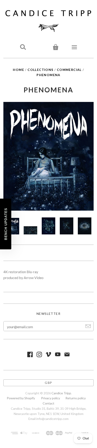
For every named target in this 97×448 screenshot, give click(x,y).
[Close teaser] (12, 197)
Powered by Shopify (21, 398)
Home (18, 70)
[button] (5, 224)
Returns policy (75, 398)
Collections (40, 70)
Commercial (69, 70)
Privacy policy (50, 398)
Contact (48, 403)
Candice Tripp (61, 393)
